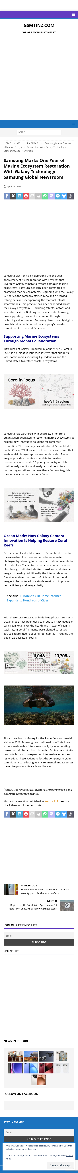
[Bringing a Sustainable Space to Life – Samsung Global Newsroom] (15, 1056)
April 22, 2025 (14, 186)
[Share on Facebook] (7, 196)
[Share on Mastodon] (51, 196)
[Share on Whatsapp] (45, 196)
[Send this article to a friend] (32, 196)
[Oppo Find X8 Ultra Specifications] (38, 1080)
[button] (73, 14)
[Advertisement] (39, 78)
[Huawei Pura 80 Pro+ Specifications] (46, 1068)
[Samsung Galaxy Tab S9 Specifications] (15, 1068)
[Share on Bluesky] (64, 196)
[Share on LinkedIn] (19, 196)
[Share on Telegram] (58, 196)
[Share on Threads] (70, 196)
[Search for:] (39, 132)
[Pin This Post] (26, 196)
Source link (52, 801)
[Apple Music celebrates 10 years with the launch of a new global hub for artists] (31, 1056)
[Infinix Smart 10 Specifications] (31, 1068)
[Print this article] (38, 196)
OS (18, 143)
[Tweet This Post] (13, 196)
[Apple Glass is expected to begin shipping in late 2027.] (46, 1056)
